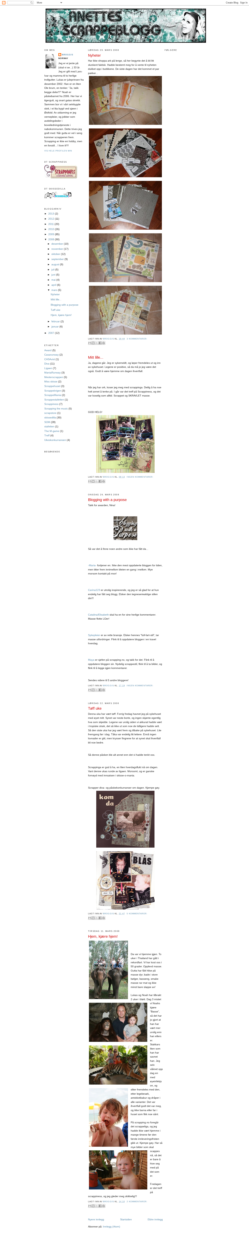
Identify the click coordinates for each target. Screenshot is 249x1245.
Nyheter (55, 294)
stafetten (49, 426)
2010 (51, 229)
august (55, 264)
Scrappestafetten (54, 399)
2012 (51, 218)
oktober (56, 254)
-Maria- (92, 565)
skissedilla (50, 417)
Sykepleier (94, 635)
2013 (51, 213)
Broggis (67, 55)
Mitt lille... (56, 299)
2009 (51, 234)
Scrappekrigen (52, 390)
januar (55, 326)
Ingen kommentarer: (140, 477)
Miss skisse (50, 381)
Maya (91, 659)
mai (53, 279)
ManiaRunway (52, 372)
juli (53, 269)
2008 (51, 239)
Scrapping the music (56, 408)
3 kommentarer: (137, 339)
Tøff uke (55, 309)
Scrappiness (51, 404)
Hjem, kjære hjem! (61, 315)
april (54, 284)
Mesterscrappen (53, 377)
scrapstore (50, 412)
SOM (47, 422)
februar (56, 321)
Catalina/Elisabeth (98, 614)
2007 (51, 332)
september (58, 259)
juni (53, 274)
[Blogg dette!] (93, 343)
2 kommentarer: (137, 1201)
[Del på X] (96, 343)
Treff (47, 435)
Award (48, 350)
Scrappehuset (52, 386)
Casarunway (51, 354)
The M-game (51, 431)
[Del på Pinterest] (103, 343)
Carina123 (94, 590)
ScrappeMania (52, 395)
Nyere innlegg (96, 1219)
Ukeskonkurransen (55, 440)
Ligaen (48, 368)
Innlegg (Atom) (111, 1226)
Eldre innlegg (155, 1219)
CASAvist (49, 359)
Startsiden (126, 1219)
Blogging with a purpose (64, 304)
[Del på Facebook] (100, 343)
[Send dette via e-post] (90, 343)
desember (57, 243)
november (57, 248)
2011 (51, 224)
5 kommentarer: (137, 913)
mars (54, 290)
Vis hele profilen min (58, 151)
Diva (46, 363)
